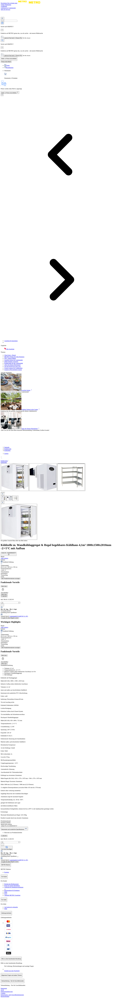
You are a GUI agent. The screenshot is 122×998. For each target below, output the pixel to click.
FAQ (5, 893)
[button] (61, 458)
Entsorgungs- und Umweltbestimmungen (12, 995)
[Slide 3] (4, 492)
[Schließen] (2, 95)
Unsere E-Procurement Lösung (13, 369)
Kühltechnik (7, 449)
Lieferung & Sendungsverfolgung (13, 887)
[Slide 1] (1, 492)
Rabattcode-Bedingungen (11, 884)
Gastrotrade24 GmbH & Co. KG (18, 616)
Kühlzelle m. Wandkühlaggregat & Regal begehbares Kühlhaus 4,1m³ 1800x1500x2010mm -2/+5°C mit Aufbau (56, 546)
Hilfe (5, 892)
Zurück (6, 453)
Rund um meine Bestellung (12, 885)
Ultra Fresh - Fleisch (10, 355)
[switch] (6, 62)
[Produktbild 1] (4, 498)
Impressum (4, 988)
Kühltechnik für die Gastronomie (13, 363)
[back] (2, 18)
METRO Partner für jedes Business (14, 357)
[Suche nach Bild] (2, 23)
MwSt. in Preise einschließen (9, 93)
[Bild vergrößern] (19, 522)
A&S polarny (4, 558)
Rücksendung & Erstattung (12, 890)
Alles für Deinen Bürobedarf (12, 365)
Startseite (6, 447)
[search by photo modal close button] (2, 30)
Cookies (3, 993)
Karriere (6, 872)
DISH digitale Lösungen (11, 361)
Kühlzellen (7, 450)
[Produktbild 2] (10, 498)
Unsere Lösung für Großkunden (13, 368)
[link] (62, 74)
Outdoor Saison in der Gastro (29, 409)
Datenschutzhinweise (7, 991)
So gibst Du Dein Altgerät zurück (9, 618)
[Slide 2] (3, 492)
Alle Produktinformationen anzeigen (10, 578)
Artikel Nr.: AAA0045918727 (8, 553)
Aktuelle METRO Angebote (12, 895)
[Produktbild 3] (15, 498)
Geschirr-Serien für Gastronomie (13, 360)
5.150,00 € (4, 596)
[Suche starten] (2, 40)
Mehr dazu (4, 586)
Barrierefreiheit (5, 996)
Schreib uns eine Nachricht (11, 971)
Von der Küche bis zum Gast (12, 366)
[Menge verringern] (1, 603)
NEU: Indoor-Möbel (10, 358)
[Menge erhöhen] (19, 603)
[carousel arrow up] (2, 494)
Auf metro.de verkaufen (11, 907)
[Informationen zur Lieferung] (17, 856)
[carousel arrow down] (2, 502)
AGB (2, 990)
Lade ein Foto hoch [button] (9, 38)
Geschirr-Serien (25, 390)
